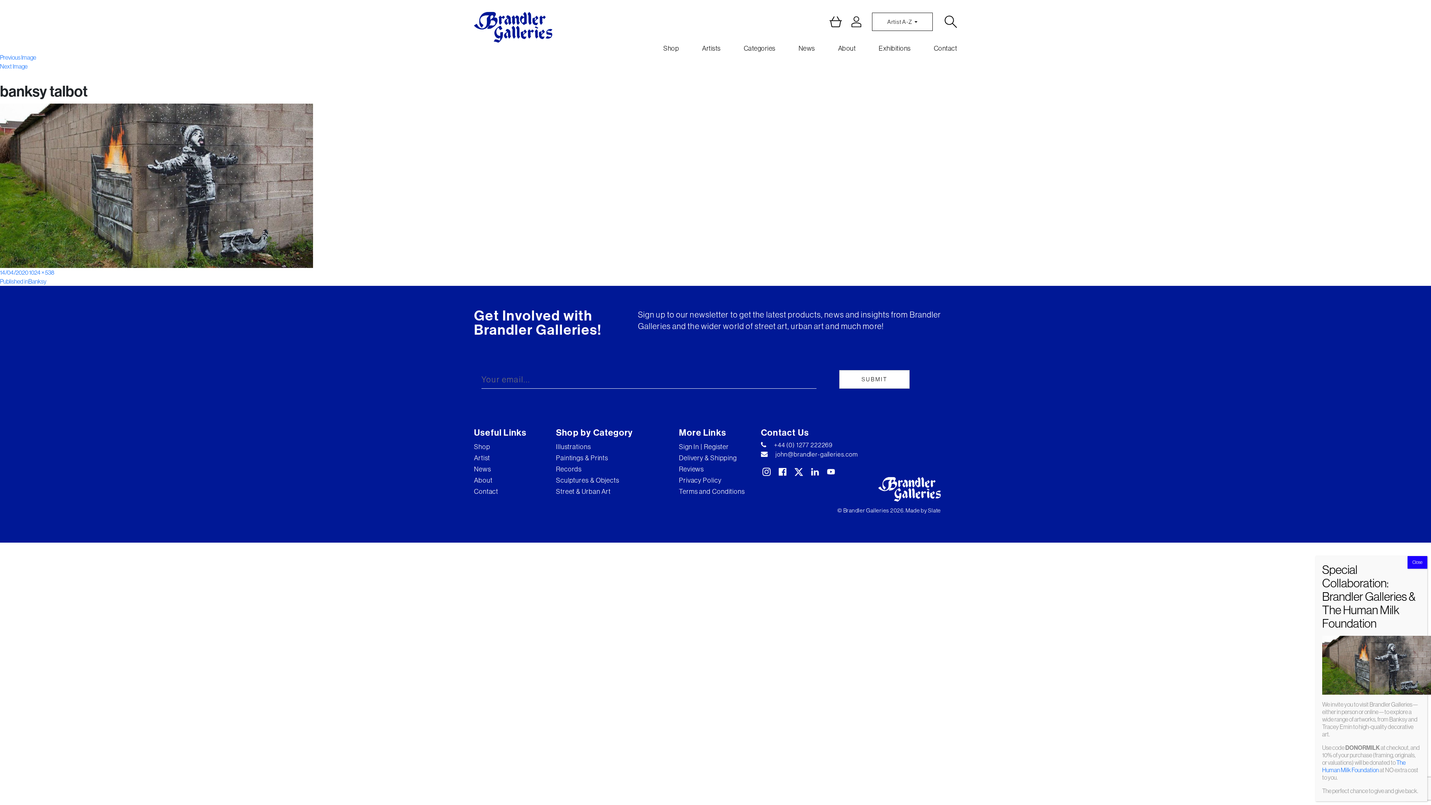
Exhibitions (895, 48)
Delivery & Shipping (708, 458)
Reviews (691, 469)
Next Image (14, 66)
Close (1417, 562)
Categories (759, 48)
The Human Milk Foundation (1364, 766)
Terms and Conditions (712, 491)
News (807, 48)
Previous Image (18, 57)
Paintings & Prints (582, 458)
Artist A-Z (900, 21)
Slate (934, 510)
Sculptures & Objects (587, 480)
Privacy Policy (700, 480)
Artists (711, 48)
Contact (945, 48)
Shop (671, 48)
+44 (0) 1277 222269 (803, 445)
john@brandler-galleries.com (816, 454)
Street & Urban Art (583, 491)
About (847, 48)
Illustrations (573, 446)
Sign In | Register (704, 446)
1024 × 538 (41, 272)
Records (569, 469)
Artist (482, 458)
